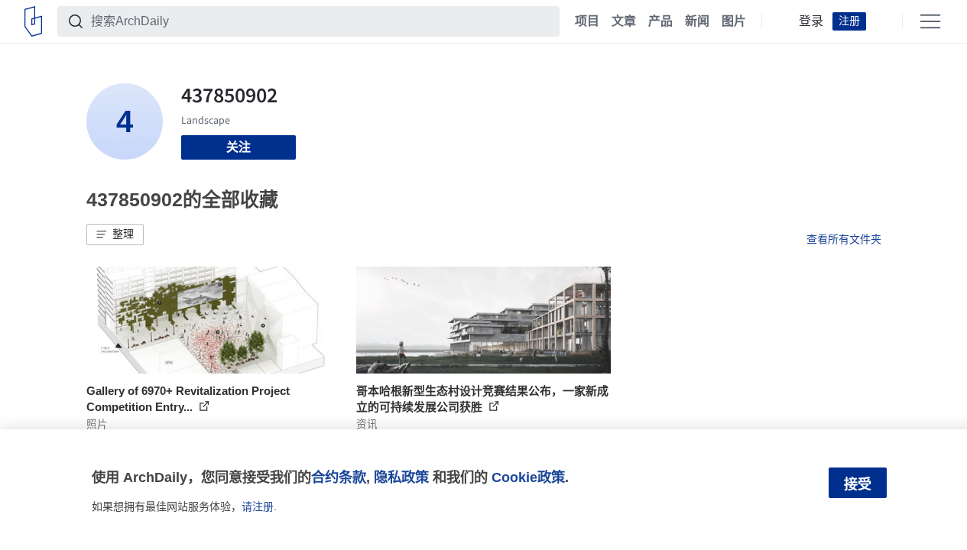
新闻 (697, 21)
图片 (734, 21)
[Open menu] (930, 21)
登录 (811, 21)
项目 (587, 21)
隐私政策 (401, 477)
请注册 (258, 506)
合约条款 (338, 477)
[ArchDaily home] (33, 21)
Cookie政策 (528, 477)
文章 (624, 21)
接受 (857, 484)
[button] (115, 234)
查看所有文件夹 (843, 239)
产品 (660, 21)
